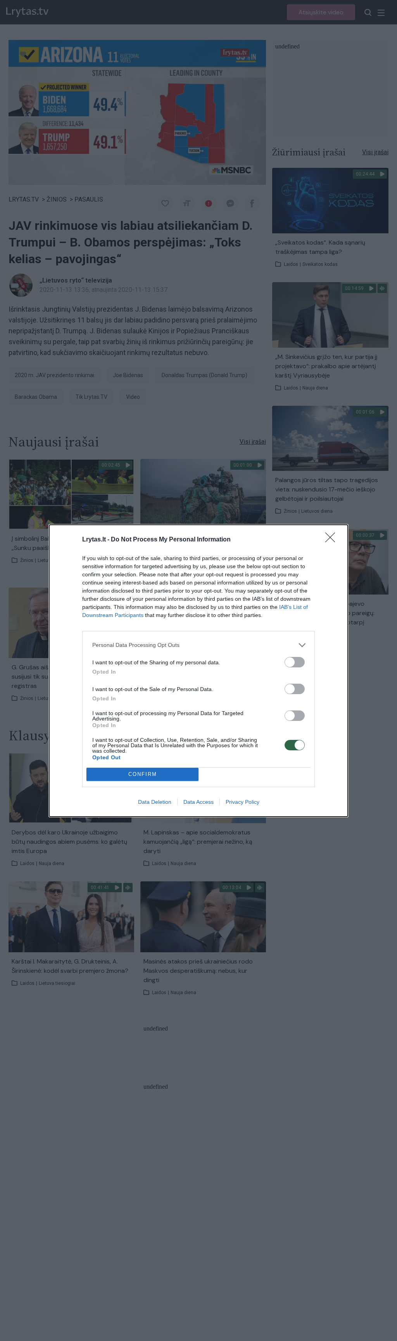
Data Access (198, 802)
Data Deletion (154, 802)
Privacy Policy (242, 802)
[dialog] (198, 671)
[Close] (332, 540)
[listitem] (198, 645)
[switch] (295, 662)
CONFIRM (142, 774)
